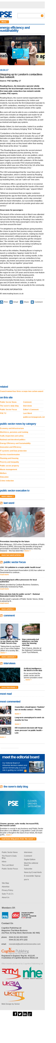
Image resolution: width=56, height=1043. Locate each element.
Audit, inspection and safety (12, 436)
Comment (39, 302)
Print (6, 302)
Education (4, 477)
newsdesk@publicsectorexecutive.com (24, 944)
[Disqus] (22, 345)
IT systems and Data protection (13, 451)
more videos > (7, 496)
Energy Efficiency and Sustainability (15, 443)
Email (15, 302)
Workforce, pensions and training (14, 432)
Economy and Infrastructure (12, 428)
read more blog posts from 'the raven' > (18, 839)
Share (26, 302)
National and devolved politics (12, 440)
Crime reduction (7, 481)
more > (27, 551)
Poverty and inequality (9, 462)
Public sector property (9, 466)
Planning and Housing (9, 458)
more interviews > (9, 687)
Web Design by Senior (10, 1004)
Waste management (8, 469)
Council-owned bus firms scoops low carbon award (21, 391)
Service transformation (10, 455)
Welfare (3, 473)
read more (4, 575)
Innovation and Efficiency (10, 447)
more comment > (8, 657)
